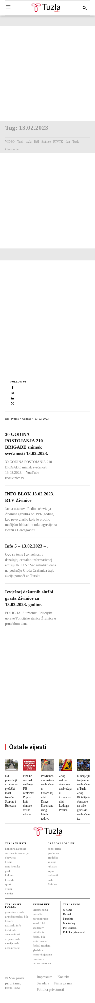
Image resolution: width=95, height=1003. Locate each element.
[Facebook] (12, 387)
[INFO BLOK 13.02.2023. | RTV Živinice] (75, 498)
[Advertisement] (47, 73)
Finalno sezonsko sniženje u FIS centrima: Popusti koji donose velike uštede (29, 795)
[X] (12, 403)
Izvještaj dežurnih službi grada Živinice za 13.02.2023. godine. (29, 598)
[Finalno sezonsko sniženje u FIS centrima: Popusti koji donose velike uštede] (29, 765)
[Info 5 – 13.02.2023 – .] (75, 550)
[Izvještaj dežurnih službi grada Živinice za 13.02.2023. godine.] (75, 596)
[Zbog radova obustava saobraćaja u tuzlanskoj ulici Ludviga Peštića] (65, 765)
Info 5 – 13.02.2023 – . (26, 546)
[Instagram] (12, 393)
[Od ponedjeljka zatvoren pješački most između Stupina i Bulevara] (11, 765)
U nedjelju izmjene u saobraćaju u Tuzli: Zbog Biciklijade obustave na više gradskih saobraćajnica (83, 797)
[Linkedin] (12, 398)
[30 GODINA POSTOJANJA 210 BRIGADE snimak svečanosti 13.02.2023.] (75, 438)
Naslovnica (12, 418)
